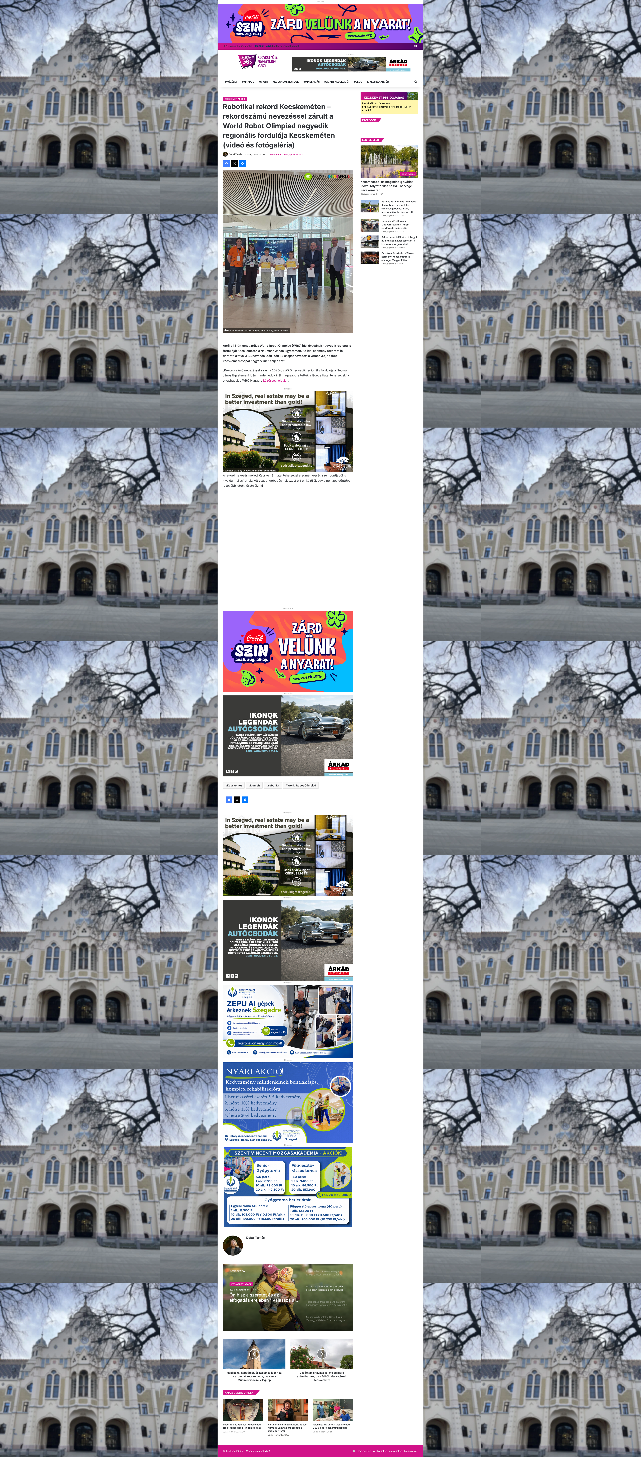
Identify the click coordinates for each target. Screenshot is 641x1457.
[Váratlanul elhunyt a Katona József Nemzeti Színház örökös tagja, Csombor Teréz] (288, 1410)
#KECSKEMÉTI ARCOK (286, 81)
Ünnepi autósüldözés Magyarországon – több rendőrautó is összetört (395, 224)
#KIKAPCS (248, 81)
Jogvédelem (395, 1451)
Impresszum (364, 1451)
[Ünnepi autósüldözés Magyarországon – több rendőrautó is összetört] (370, 225)
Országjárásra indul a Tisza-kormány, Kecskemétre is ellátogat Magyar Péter (397, 257)
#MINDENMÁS (311, 81)
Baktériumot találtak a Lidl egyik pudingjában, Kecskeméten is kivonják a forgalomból (399, 241)
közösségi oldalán (275, 380)
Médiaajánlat (410, 1451)
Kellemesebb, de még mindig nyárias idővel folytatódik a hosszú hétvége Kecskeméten (387, 186)
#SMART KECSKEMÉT (337, 81)
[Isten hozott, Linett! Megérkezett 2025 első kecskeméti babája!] (333, 1410)
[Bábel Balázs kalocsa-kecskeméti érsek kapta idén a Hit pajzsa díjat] (243, 1410)
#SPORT (263, 81)
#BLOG (358, 81)
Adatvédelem (380, 1451)
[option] (288, 1297)
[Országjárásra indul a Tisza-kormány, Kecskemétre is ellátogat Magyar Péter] (370, 258)
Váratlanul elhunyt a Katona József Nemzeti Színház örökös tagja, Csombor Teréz (287, 1427)
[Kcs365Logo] (259, 61)
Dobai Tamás (255, 1237)
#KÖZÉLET (231, 81)
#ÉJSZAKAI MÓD (379, 81)
